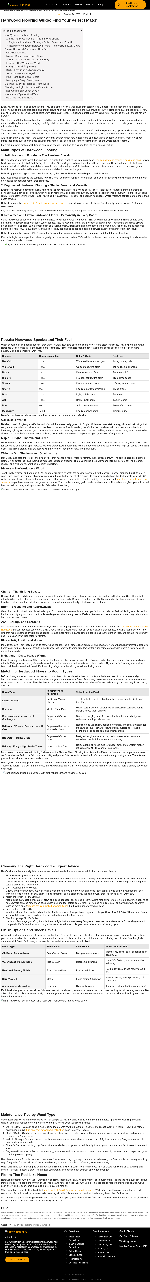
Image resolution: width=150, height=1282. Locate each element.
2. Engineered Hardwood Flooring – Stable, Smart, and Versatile (39, 42)
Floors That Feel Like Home (18, 97)
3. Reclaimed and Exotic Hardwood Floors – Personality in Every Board (43, 46)
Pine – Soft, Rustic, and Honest (22, 77)
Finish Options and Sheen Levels (21, 91)
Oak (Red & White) (16, 52)
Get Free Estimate (129, 1236)
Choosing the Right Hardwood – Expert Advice (28, 87)
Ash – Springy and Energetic (21, 73)
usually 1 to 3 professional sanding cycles (44, 203)
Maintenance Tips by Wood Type (21, 94)
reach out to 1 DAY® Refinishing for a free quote (68, 1190)
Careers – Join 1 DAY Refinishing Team (87, 1279)
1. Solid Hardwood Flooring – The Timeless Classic (32, 39)
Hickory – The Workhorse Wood (23, 63)
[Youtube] (133, 1252)
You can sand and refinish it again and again (118, 160)
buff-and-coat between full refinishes (45, 1130)
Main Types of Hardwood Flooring (21, 35)
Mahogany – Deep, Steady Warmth (24, 80)
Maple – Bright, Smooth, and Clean (24, 56)
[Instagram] (125, 1252)
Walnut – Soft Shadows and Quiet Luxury (27, 59)
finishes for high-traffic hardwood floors (47, 906)
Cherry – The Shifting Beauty (21, 66)
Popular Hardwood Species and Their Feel (26, 49)
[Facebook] (120, 1252)
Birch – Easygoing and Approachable (25, 70)
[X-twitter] (129, 1252)
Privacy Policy (65, 1279)
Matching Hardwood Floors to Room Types (26, 84)
